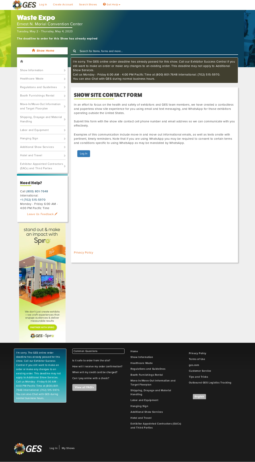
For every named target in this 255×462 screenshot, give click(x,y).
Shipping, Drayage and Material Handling (41, 119)
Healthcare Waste (32, 78)
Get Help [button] (112, 4)
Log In (43, 4)
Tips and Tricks (198, 376)
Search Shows (88, 4)
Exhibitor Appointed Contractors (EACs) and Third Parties (41, 166)
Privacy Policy (83, 252)
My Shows (68, 448)
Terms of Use (197, 359)
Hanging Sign (29, 138)
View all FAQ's (84, 387)
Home (134, 351)
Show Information (31, 70)
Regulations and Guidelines (38, 87)
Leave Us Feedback (41, 214)
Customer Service (200, 371)
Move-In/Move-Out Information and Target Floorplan (40, 106)
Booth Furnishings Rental (37, 95)
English (199, 396)
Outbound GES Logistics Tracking (210, 382)
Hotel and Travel (31, 155)
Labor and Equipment (34, 130)
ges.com (194, 365)
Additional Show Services (37, 147)
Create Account (63, 4)
